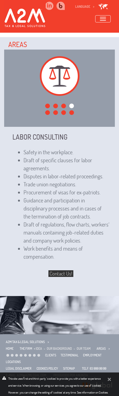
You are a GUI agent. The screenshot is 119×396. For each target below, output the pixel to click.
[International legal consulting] (8, 355)
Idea (39, 348)
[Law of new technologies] (25, 355)
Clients (50, 355)
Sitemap (69, 368)
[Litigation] (34, 355)
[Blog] (64, 6)
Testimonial (70, 355)
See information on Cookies (92, 392)
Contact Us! (61, 273)
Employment (92, 355)
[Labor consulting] (21, 355)
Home (10, 348)
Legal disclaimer (19, 368)
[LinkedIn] (49, 6)
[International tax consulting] (12, 355)
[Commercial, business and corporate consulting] (17, 355)
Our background (59, 348)
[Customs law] (39, 355)
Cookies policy (47, 368)
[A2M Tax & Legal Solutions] (25, 15)
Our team (83, 348)
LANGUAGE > (84, 6)
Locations (13, 362)
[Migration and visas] (30, 355)
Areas (17, 44)
